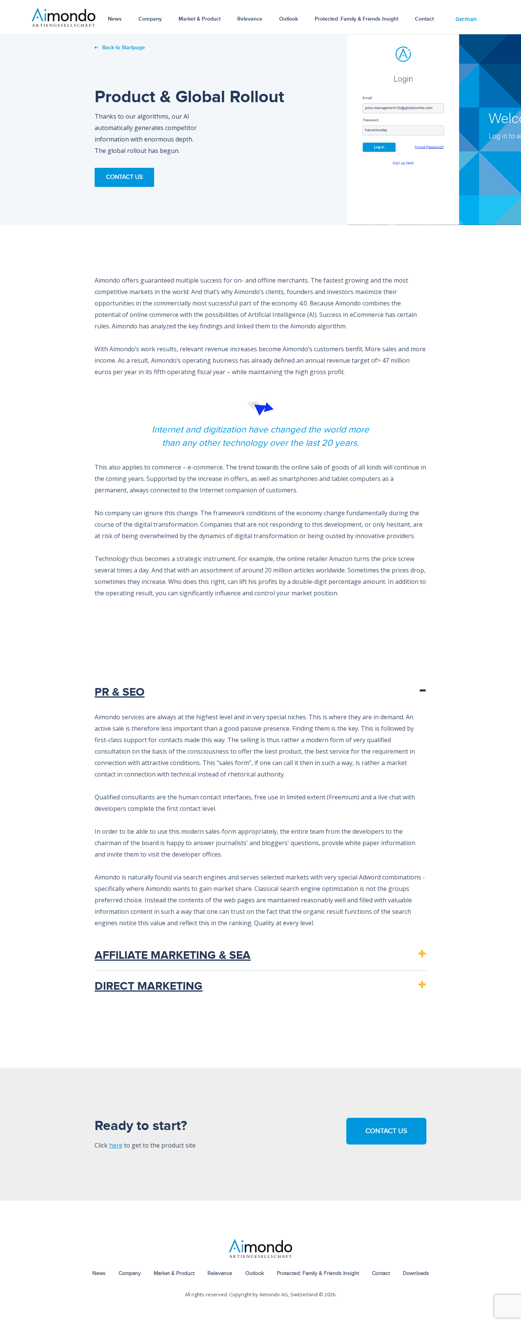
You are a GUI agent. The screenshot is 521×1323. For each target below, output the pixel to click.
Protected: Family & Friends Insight (356, 19)
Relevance (249, 19)
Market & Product (199, 19)
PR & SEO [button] (120, 692)
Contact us (386, 1131)
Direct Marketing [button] (149, 986)
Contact (424, 19)
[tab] (260, 692)
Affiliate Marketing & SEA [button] (173, 955)
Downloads (416, 1273)
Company (150, 19)
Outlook (288, 19)
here (115, 1145)
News (115, 19)
